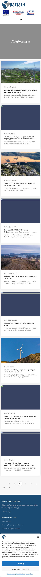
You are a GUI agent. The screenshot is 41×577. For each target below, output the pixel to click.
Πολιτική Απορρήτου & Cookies (16, 574)
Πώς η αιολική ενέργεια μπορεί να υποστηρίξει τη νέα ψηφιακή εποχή (19, 506)
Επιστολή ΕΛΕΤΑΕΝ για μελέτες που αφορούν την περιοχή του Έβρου (19, 184)
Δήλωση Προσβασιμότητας (10, 529)
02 (14, 484)
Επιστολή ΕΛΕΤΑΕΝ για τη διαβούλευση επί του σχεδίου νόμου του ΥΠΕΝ (20, 417)
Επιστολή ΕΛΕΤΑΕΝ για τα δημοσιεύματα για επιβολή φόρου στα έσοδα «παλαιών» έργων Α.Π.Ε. (19, 138)
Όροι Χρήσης (29, 574)
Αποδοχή (20, 564)
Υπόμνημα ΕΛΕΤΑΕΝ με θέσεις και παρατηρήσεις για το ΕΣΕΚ (20, 277)
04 (25, 484)
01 (9, 484)
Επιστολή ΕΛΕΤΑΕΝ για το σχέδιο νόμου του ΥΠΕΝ (19, 324)
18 (4, 488)
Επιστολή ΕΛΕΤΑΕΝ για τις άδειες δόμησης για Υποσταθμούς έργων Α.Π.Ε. (20, 371)
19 (9, 488)
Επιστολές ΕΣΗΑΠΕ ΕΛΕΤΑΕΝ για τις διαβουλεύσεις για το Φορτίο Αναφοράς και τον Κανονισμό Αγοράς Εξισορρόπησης (20, 231)
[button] (38, 537)
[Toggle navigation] (21, 20)
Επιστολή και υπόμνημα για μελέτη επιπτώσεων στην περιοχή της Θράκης (20, 91)
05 (31, 484)
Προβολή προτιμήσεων (20, 569)
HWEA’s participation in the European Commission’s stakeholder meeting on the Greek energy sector (18, 464)
